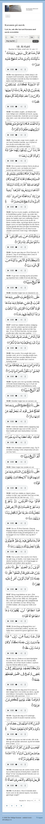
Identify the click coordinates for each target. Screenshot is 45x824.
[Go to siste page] (21, 805)
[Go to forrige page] (12, 805)
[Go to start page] (7, 805)
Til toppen (39, 817)
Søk (31, 37)
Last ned (35, 41)
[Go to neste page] (17, 805)
